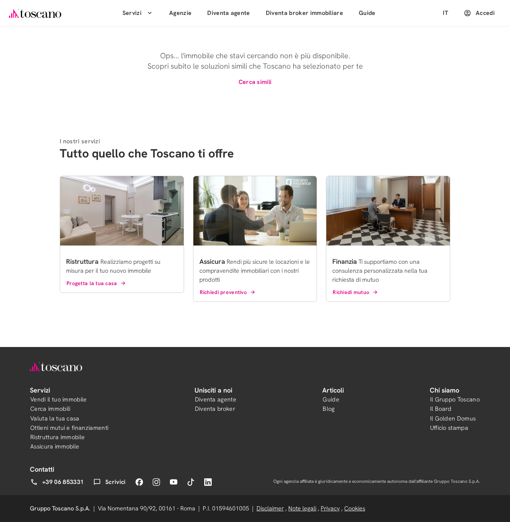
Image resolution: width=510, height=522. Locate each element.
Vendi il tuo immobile (58, 399)
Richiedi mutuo (351, 292)
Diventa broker (215, 409)
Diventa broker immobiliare (304, 13)
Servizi (132, 13)
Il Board (441, 409)
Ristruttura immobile (57, 437)
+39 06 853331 (63, 482)
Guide (367, 13)
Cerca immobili (50, 409)
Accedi (485, 13)
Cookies (354, 508)
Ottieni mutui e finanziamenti (69, 428)
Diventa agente (228, 13)
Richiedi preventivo (223, 292)
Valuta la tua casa (55, 418)
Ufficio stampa (449, 428)
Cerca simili (255, 82)
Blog (329, 409)
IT (445, 13)
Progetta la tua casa (91, 283)
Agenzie (180, 13)
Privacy (330, 508)
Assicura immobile (54, 446)
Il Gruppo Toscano (455, 399)
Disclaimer (270, 508)
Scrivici (115, 482)
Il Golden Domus (453, 418)
